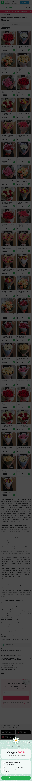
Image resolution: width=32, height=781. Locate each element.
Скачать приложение (16, 778)
